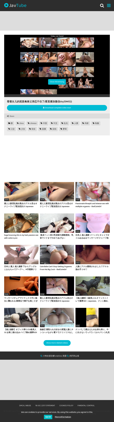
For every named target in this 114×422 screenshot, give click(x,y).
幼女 (33, 129)
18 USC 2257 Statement (45, 405)
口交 (12, 129)
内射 (86, 123)
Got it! (48, 417)
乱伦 (65, 123)
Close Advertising (57, 81)
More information (63, 417)
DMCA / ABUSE (25, 405)
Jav (17, 5)
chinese (33, 123)
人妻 (76, 123)
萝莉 (64, 129)
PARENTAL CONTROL (86, 405)
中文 (55, 123)
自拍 (54, 129)
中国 (45, 123)
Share (11, 116)
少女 (23, 129)
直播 (44, 129)
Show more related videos (57, 342)
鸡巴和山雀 (74, 355)
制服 (97, 123)
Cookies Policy (66, 405)
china (21, 123)
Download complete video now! (58, 107)
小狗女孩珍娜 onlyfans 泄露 (54, 355)
